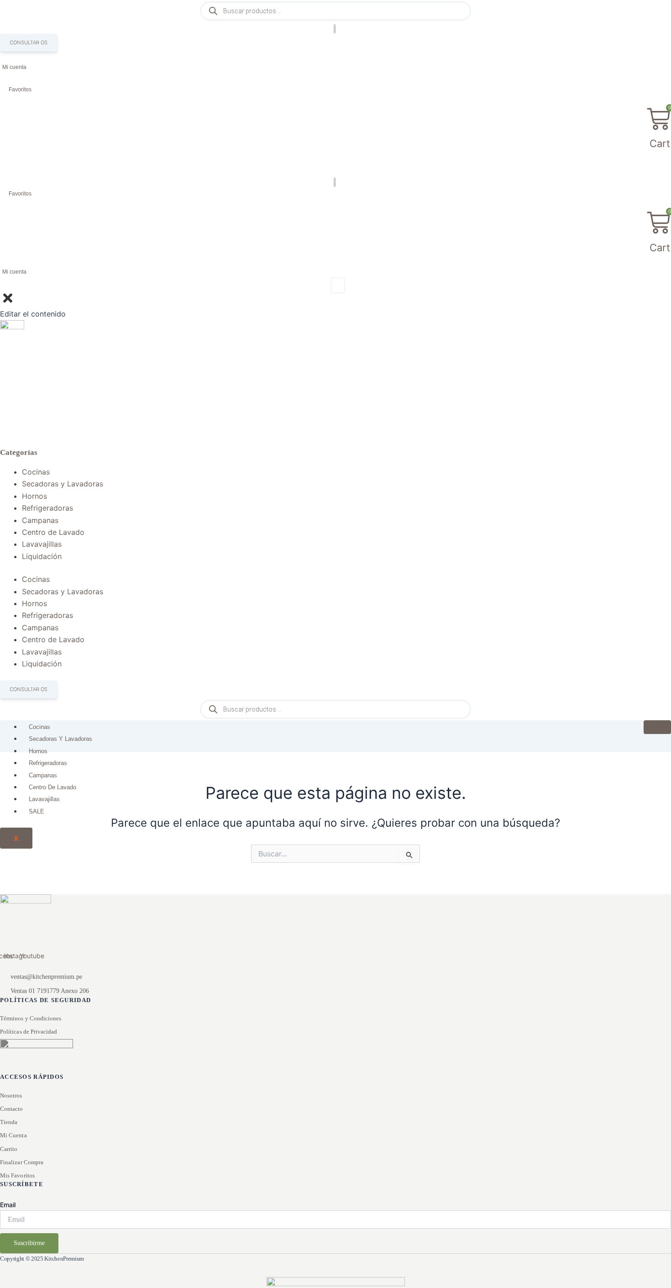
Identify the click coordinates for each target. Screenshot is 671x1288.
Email (8, 1205)
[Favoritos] (3, 90)
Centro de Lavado (53, 532)
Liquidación (42, 556)
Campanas (40, 520)
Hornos (34, 496)
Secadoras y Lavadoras (62, 483)
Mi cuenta (14, 67)
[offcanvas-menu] (338, 285)
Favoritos (20, 89)
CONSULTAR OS (28, 42)
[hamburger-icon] (657, 727)
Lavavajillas (42, 544)
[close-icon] (8, 302)
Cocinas (36, 471)
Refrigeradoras (47, 507)
